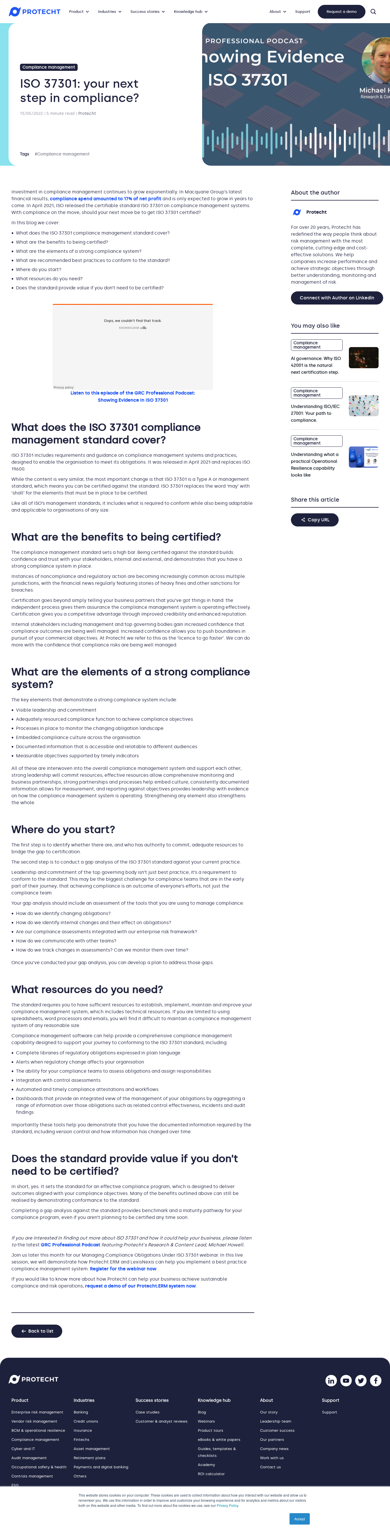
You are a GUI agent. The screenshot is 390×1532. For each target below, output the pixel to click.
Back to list (40, 1331)
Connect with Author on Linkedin (337, 298)
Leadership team (275, 1421)
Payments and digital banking (101, 1467)
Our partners (272, 1439)
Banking (81, 1412)
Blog (202, 1412)
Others (80, 1476)
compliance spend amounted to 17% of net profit (105, 198)
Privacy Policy (227, 1505)
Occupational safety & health (39, 1467)
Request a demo (342, 11)
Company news (274, 1449)
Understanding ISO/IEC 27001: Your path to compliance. (315, 413)
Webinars (206, 1421)
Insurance (83, 1430)
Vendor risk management (34, 1421)
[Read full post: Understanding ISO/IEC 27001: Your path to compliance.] (364, 405)
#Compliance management (62, 154)
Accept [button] (299, 1518)
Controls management (32, 1476)
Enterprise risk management (37, 1412)
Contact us (270, 1467)
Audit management (29, 1458)
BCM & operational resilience (38, 1430)
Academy (206, 1465)
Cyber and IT (23, 1449)
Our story (269, 1412)
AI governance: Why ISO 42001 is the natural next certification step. (316, 365)
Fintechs (81, 1439)
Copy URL (319, 519)
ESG (15, 1485)
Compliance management (49, 67)
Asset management (92, 1449)
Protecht (87, 113)
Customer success (277, 1430)
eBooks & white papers (219, 1439)
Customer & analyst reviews (162, 1421)
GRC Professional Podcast (71, 1244)
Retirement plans (90, 1458)
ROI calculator (211, 1474)
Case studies (148, 1412)
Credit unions (86, 1421)
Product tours (210, 1430)
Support (302, 11)
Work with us (272, 1458)
